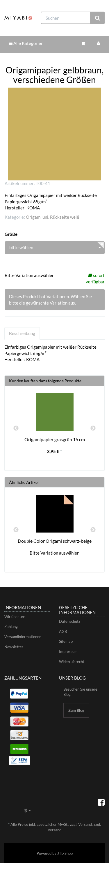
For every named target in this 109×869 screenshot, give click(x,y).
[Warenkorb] (83, 43)
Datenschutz (69, 621)
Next (93, 428)
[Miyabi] (18, 18)
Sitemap (66, 641)
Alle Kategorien (27, 43)
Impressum (68, 651)
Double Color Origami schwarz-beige (55, 541)
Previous (16, 428)
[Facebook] (101, 802)
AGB (63, 631)
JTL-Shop (65, 853)
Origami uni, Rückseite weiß (52, 217)
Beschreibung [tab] (22, 333)
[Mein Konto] (98, 43)
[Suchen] (97, 18)
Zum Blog (76, 710)
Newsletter (13, 646)
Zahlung (11, 626)
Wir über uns (15, 616)
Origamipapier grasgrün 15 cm (54, 439)
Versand (85, 824)
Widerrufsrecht (71, 661)
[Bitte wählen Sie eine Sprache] (27, 810)
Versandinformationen (22, 636)
